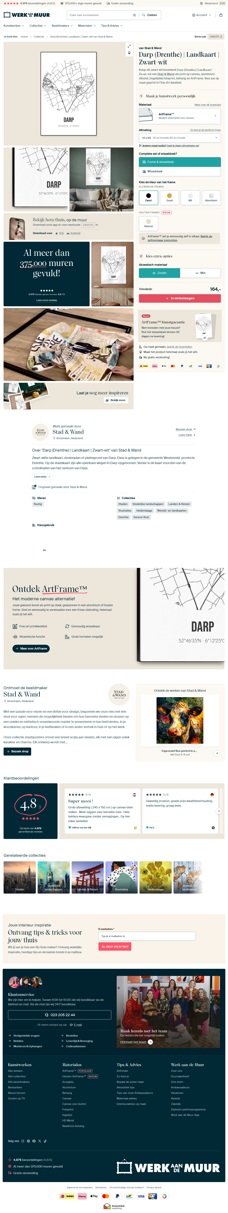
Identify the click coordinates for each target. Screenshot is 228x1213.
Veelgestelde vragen (27, 1035)
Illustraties (124, 511)
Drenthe (123, 517)
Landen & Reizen (179, 504)
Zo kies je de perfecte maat (205, 130)
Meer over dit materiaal (208, 104)
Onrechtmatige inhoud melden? (127, 1187)
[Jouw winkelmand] (220, 15)
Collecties (36, 26)
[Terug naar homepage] (27, 14)
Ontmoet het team (133, 1042)
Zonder (162, 273)
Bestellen (72, 1035)
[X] (40, 1141)
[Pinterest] (28, 1141)
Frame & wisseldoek (160, 162)
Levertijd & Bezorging (79, 1041)
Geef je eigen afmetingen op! (170, 145)
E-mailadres (106, 929)
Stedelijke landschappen (148, 504)
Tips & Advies (110, 26)
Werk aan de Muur (187, 1065)
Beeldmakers (60, 26)
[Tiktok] (45, 1141)
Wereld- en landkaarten (171, 511)
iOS (61, 233)
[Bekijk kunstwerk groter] (129, 46)
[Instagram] (23, 1141)
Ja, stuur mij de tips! (114, 946)
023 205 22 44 (63, 1015)
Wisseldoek (154, 171)
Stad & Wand (153, 48)
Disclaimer (101, 1187)
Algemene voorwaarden (80, 1187)
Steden (123, 504)
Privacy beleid (154, 1187)
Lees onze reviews (46, 300)
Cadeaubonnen (76, 1046)
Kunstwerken (12, 26)
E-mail (78, 1025)
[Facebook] (34, 1141)
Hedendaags (144, 511)
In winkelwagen (183, 298)
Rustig (38, 504)
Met (202, 273)
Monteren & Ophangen (28, 1046)
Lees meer (186, 435)
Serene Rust (141, 517)
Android (75, 233)
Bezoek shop (184, 429)
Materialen (85, 26)
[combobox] (99, 15)
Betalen (18, 1041)
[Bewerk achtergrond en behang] (129, 53)
